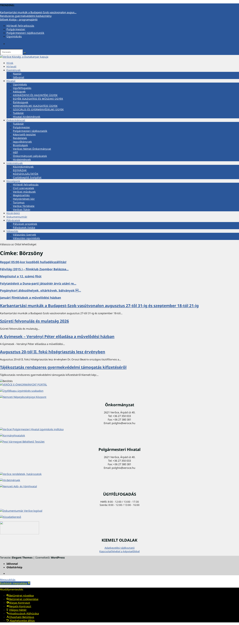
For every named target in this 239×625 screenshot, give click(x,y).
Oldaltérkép (14, 567)
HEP (15, 152)
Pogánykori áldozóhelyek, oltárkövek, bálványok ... (40, 290)
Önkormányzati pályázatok (30, 156)
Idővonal (18, 77)
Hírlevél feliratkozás (20, 25)
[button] (15, 583)
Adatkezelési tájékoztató (120, 548)
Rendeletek (20, 138)
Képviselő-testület (24, 134)
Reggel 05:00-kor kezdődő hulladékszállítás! (33, 262)
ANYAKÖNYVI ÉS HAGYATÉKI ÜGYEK (35, 95)
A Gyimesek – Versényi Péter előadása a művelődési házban (57, 336)
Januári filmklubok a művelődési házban (30, 298)
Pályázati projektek (25, 223)
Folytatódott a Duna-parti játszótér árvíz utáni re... (38, 283)
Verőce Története (23, 206)
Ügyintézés (14, 36)
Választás (12, 231)
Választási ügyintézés (26, 238)
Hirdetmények (22, 159)
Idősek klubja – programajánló (19, 19)
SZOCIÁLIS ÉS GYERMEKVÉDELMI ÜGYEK (38, 109)
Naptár (17, 73)
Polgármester (16, 29)
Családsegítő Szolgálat (27, 177)
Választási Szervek (24, 234)
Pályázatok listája (24, 227)
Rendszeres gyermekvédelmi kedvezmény (26, 16)
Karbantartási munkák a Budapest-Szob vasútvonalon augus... (38, 12)
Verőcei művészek (24, 191)
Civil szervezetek (23, 188)
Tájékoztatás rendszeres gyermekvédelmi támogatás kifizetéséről (63, 367)
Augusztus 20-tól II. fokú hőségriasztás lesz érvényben (52, 351)
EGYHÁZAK (20, 170)
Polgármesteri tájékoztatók (25, 33)
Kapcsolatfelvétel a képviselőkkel (119, 551)
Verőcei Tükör (21, 209)
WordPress (58, 557)
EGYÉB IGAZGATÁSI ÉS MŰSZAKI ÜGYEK (38, 98)
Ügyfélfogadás (22, 88)
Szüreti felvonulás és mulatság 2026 (34, 321)
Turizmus (19, 202)
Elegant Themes (22, 557)
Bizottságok (20, 145)
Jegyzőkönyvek (22, 141)
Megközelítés (21, 195)
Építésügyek (20, 102)
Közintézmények (23, 166)
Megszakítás (7, 579)
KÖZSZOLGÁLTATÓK (25, 173)
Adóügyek (19, 91)
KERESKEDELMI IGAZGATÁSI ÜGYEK (35, 105)
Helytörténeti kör (24, 198)
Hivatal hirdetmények (26, 116)
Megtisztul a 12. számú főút (20, 276)
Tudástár (18, 113)
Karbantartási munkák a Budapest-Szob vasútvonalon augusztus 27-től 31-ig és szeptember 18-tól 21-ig (99, 305)
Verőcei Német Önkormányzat (32, 148)
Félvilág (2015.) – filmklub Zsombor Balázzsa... (34, 269)
